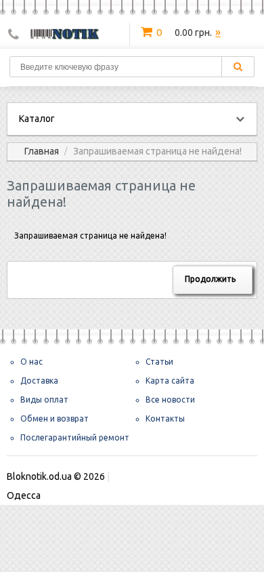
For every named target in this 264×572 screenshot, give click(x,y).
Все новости (170, 399)
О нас (31, 361)
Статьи (159, 361)
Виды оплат (44, 399)
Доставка (39, 380)
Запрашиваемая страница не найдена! (157, 151)
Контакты (165, 418)
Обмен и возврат (54, 418)
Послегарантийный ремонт (74, 437)
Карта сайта (170, 380)
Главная (41, 151)
